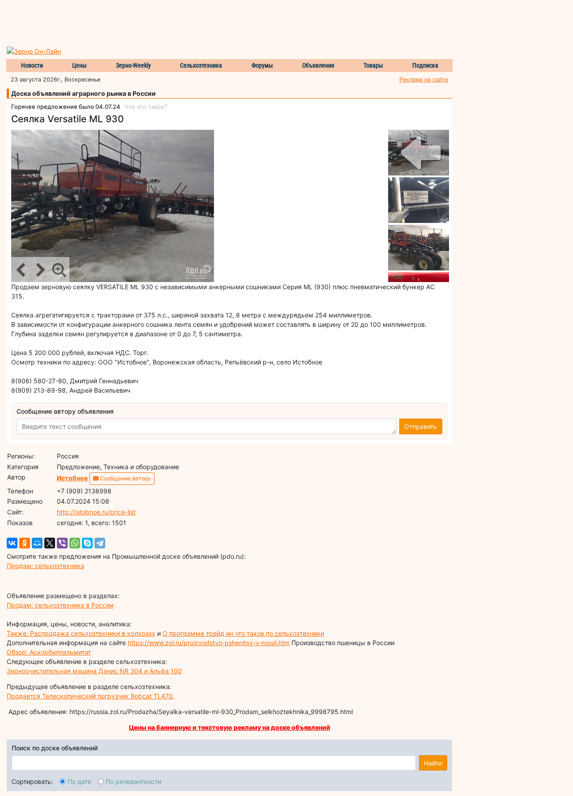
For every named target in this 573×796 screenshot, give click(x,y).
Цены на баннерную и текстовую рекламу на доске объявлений (229, 727)
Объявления (318, 65)
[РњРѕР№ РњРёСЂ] (37, 543)
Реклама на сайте (423, 79)
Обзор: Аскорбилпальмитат (49, 652)
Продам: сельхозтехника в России (60, 605)
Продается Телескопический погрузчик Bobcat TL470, (91, 696)
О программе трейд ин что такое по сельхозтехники (243, 633)
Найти (433, 763)
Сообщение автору (124, 478)
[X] (49, 543)
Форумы (262, 65)
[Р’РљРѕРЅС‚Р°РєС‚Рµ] (12, 543)
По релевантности (133, 781)
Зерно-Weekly (133, 65)
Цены (79, 65)
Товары (373, 65)
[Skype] (87, 543)
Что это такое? (145, 106)
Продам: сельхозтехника (45, 565)
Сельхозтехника (201, 65)
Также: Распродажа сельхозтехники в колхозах (81, 633)
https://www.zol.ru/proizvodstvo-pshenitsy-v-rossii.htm (209, 642)
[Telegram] (99, 543)
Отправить (420, 426)
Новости (32, 65)
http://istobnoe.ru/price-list (96, 512)
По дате (79, 781)
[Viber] (62, 543)
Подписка (425, 65)
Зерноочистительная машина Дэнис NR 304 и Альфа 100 (94, 671)
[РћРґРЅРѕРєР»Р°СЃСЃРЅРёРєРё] (24, 543)
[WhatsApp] (74, 543)
